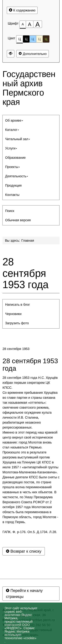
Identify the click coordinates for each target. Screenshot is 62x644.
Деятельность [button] (15, 176)
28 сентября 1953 (15, 349)
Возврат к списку (25, 551)
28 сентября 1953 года (25, 273)
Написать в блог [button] (17, 304)
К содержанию (23, 10)
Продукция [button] (13, 185)
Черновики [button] (13, 314)
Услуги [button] (10, 148)
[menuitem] (31, 120)
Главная (27, 240)
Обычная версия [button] (18, 220)
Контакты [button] (12, 195)
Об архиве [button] (13, 120)
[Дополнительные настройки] (10, 53)
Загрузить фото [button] (17, 323)
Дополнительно (34, 54)
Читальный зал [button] (16, 139)
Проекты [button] (11, 167)
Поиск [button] (9, 211)
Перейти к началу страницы (24, 593)
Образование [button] (15, 157)
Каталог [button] (11, 130)
